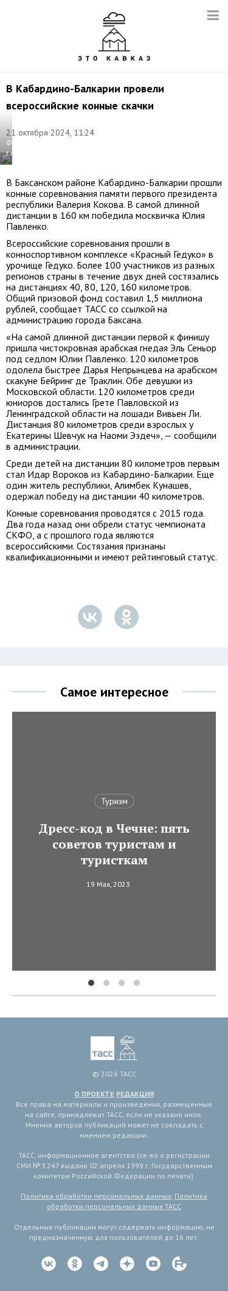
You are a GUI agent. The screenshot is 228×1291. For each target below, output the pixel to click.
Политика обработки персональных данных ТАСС (127, 1201)
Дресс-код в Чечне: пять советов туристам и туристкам (114, 844)
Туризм (114, 801)
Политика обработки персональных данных (96, 1195)
